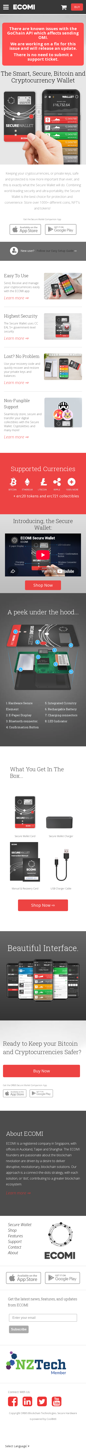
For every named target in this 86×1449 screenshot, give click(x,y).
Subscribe (19, 1329)
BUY (77, 7)
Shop (12, 1230)
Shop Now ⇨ (43, 905)
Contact (14, 1247)
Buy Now (41, 1071)
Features (15, 1236)
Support (15, 1241)
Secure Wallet (19, 1224)
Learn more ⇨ (16, 298)
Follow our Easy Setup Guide (55, 251)
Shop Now (43, 585)
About (13, 1252)
